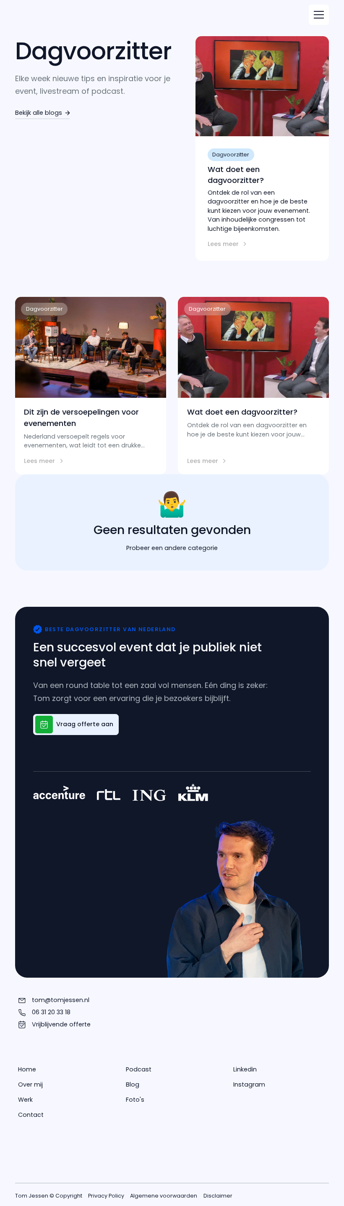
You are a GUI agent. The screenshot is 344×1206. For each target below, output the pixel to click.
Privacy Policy (106, 1195)
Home (27, 1069)
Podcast (138, 1069)
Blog (132, 1084)
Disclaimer (217, 1195)
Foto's (135, 1099)
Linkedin (245, 1069)
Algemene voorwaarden (163, 1195)
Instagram (249, 1084)
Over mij (30, 1084)
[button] (319, 15)
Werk (25, 1099)
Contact (31, 1115)
